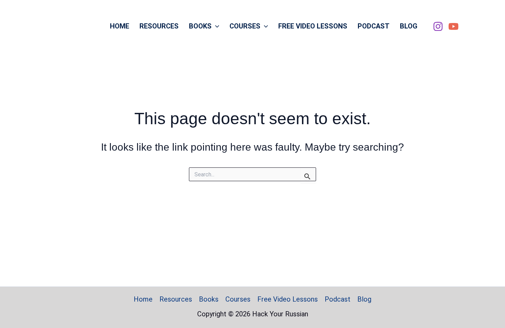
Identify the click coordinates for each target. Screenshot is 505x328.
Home (119, 26)
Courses (244, 26)
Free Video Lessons (312, 26)
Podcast (374, 26)
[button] (215, 26)
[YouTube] (453, 26)
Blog (408, 26)
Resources (159, 26)
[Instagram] (438, 26)
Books (200, 26)
